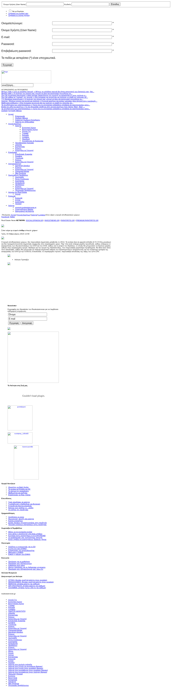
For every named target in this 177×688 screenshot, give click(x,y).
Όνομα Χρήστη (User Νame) (14, 4)
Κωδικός (67, 4)
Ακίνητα (34, 215)
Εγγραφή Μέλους (15, 111)
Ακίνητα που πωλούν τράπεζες (20, 664)
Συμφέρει (11, 623)
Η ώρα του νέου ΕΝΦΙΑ (17, 549)
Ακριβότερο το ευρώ (16, 517)
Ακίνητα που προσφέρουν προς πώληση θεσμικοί (27, 672)
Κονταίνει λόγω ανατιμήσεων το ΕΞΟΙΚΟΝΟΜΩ (26, 536)
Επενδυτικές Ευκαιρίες (16, 621)
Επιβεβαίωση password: (16, 50)
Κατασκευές (12, 680)
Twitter (12, 217)
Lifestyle (11, 613)
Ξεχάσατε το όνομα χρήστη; (19, 15)
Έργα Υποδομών (15, 640)
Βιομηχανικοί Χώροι (16, 603)
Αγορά (10, 653)
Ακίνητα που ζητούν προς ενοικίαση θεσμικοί (25, 668)
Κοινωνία (11, 659)
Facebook (5, 217)
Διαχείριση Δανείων (15, 632)
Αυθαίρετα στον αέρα (16, 565)
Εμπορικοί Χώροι (15, 602)
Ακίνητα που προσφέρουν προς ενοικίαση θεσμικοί (28, 670)
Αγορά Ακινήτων (23, 215)
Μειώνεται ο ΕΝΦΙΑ (15, 552)
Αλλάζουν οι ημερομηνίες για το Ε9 (21, 547)
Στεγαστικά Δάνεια (15, 630)
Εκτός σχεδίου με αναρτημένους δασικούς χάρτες (27, 539)
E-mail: (5, 37)
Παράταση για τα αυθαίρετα (19, 561)
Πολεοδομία (13, 643)
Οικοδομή (12, 681)
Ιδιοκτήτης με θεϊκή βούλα (18, 487)
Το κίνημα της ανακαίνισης (18, 491)
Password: (7, 44)
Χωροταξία (12, 638)
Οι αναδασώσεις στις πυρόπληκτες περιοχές (25, 537)
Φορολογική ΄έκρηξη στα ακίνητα (21, 519)
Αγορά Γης (12, 600)
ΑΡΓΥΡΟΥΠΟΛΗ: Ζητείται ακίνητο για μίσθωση (26, 586)
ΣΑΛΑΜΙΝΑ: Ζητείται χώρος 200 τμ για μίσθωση (27, 588)
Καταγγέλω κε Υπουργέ (17, 619)
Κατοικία (11, 607)
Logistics (41, 215)
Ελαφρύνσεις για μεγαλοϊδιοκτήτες (21, 550)
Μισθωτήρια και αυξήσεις (17, 493)
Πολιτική (11, 662)
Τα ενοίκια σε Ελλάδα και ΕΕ (19, 489)
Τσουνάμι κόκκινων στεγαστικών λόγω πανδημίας (27, 524)
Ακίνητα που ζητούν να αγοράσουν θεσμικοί (25, 666)
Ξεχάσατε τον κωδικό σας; (18, 13)
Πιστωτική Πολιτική (15, 674)
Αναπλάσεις (12, 642)
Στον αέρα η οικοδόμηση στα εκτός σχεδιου (25, 534)
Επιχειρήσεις (13, 615)
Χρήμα (11, 655)
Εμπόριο (11, 676)
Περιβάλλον (12, 645)
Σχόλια (10, 661)
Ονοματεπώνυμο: (12, 23)
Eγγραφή (7, 65)
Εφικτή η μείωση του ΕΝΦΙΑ (19, 554)
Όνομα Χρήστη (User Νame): (19, 30)
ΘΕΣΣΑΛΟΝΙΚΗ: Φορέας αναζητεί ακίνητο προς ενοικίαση (31, 582)
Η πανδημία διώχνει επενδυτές (20, 506)
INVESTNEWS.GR (52, 220)
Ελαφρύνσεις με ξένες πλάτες (19, 495)
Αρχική (13, 215)
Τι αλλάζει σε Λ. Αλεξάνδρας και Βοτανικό (24, 504)
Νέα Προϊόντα (13, 683)
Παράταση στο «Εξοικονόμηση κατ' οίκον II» (25, 569)
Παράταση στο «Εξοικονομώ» (20, 563)
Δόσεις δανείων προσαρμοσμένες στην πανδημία (27, 523)
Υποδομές (12, 624)
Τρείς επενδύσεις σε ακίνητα (19, 502)
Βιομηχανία (12, 678)
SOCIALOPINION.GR (34, 220)
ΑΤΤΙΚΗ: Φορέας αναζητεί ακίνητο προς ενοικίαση (27, 580)
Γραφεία (11, 605)
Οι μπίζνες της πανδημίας (18, 510)
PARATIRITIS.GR (67, 220)
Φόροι (10, 651)
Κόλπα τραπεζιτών (15, 521)
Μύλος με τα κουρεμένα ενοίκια (20, 532)
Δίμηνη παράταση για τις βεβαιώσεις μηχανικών (26, 567)
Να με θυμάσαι (18, 11)
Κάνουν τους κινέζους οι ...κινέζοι (20, 508)
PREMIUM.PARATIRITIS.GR (87, 220)
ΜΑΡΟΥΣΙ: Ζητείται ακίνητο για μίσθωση (24, 584)
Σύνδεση (4, 111)
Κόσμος (11, 617)
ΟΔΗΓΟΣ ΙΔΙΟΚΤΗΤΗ (16, 611)
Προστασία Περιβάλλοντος (18, 685)
